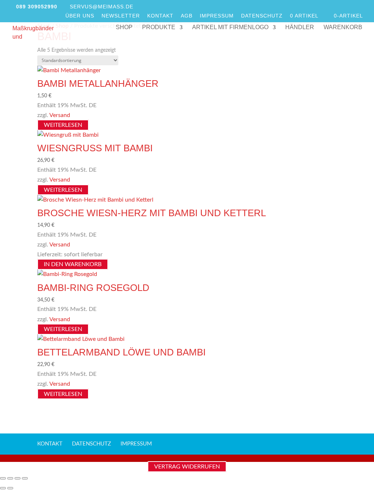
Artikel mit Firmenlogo (230, 27)
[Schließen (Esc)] (25, 478)
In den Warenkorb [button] (73, 264)
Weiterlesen (63, 125)
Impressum (217, 16)
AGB (186, 16)
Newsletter (121, 16)
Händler (299, 27)
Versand (59, 115)
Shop (124, 27)
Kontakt (160, 16)
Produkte (158, 27)
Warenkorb (343, 27)
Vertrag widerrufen (187, 467)
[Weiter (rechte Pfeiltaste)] (10, 488)
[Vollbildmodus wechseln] (10, 478)
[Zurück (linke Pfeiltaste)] (3, 488)
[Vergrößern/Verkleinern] (3, 478)
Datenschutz (262, 16)
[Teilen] (17, 478)
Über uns (79, 16)
